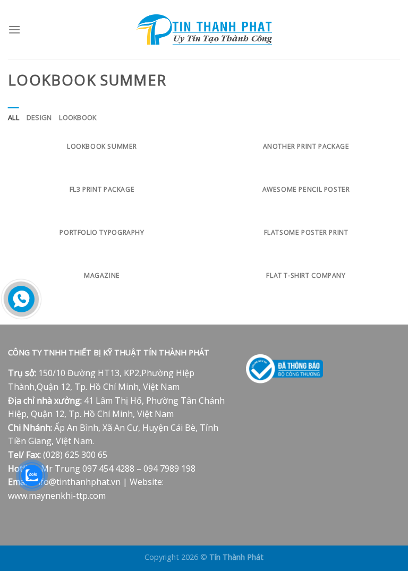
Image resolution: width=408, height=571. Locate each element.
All (13, 117)
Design (39, 117)
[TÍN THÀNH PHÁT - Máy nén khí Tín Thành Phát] (204, 29)
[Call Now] (21, 299)
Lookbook (77, 117)
